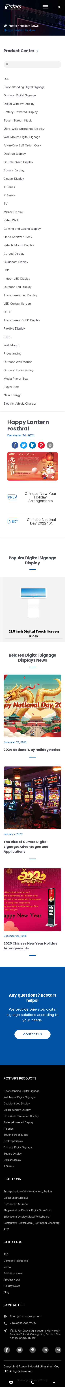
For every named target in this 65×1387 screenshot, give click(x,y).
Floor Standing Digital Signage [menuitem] (22, 1090)
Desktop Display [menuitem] (13, 1141)
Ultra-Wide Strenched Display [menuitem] (21, 1116)
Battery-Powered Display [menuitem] (18, 1122)
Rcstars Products (20, 1078)
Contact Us (14, 1305)
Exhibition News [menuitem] (13, 1273)
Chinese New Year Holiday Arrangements (32, 497)
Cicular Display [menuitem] (12, 1159)
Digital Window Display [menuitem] (17, 1109)
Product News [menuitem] (12, 1279)
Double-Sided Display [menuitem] (17, 1103)
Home (13, 25)
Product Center (19, 51)
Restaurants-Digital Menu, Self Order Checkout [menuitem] (31, 1222)
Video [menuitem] (7, 1267)
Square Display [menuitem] (13, 1153)
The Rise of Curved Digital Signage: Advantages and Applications (26, 847)
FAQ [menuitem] (6, 1254)
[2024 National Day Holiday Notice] (32, 705)
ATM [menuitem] (6, 1229)
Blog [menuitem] (6, 1292)
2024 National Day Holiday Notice (32, 749)
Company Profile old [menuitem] (16, 1260)
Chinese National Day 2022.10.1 (32, 521)
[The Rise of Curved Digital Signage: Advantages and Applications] (32, 797)
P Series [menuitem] (9, 1128)
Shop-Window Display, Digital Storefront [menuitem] (27, 1210)
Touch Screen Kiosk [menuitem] (16, 1134)
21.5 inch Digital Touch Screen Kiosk (32, 633)
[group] (32, 609)
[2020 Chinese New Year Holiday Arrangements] (32, 899)
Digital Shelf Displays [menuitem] (16, 1197)
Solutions (12, 1179)
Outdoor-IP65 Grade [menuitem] (16, 1204)
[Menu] (45, 7)
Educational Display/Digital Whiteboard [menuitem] (26, 1216)
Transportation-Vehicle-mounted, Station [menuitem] (28, 1191)
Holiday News (29, 25)
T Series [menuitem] (9, 1166)
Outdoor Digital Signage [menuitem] (18, 1147)
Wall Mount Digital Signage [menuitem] (19, 1097)
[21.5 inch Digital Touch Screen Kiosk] (32, 600)
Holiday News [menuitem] (12, 1285)
